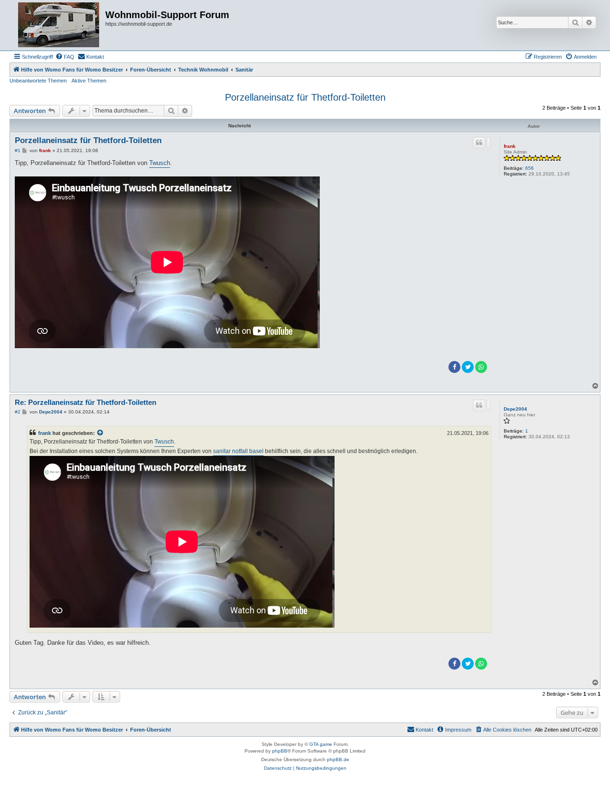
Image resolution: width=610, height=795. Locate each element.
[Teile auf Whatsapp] (481, 367)
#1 (17, 150)
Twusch (159, 162)
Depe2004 (515, 409)
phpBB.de (338, 759)
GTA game (320, 744)
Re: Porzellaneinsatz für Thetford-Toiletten (85, 402)
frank (510, 146)
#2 (17, 411)
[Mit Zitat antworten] (479, 142)
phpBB (279, 751)
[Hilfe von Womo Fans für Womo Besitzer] (58, 25)
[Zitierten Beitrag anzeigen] (100, 433)
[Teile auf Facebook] (454, 367)
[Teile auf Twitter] (468, 367)
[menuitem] (64, 56)
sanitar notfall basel (238, 451)
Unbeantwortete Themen (38, 80)
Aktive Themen (88, 80)
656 (529, 168)
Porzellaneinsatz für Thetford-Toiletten (305, 97)
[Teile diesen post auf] (488, 142)
